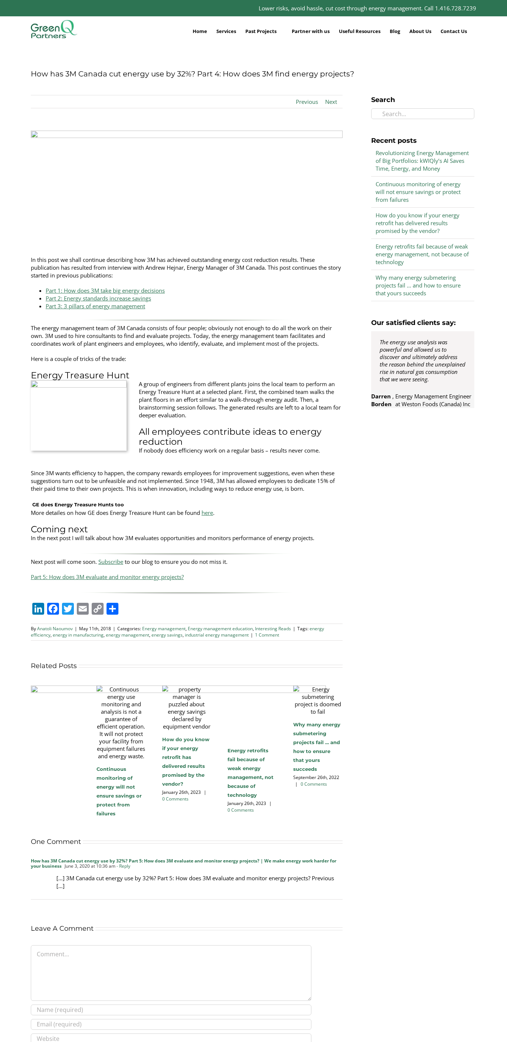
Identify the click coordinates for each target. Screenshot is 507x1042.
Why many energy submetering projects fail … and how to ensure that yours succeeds (418, 285)
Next (331, 101)
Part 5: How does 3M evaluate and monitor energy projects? (107, 577)
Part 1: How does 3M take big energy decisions (105, 290)
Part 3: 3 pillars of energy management (95, 306)
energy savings (167, 635)
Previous (307, 101)
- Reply (122, 866)
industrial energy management (217, 635)
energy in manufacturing (78, 635)
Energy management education (220, 628)
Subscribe (110, 561)
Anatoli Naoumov (55, 628)
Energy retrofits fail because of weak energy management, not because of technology (422, 254)
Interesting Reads (273, 628)
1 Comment (267, 635)
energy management (127, 635)
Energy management (164, 628)
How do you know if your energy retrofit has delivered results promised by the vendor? (417, 222)
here (207, 512)
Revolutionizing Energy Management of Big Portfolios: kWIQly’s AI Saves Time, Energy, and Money (422, 160)
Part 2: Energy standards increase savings (98, 298)
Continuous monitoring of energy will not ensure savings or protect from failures (418, 191)
